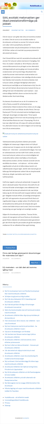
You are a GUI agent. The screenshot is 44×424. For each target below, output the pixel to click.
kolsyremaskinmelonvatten (27, 234)
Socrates (26, 418)
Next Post (34, 263)
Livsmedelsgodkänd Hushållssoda (16, 400)
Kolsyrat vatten (17, 30)
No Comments (30, 30)
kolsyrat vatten (12, 234)
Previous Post (10, 248)
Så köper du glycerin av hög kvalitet (17, 296)
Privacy (7, 403)
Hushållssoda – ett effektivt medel (17, 397)
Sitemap (7, 405)
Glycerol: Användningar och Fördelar (17, 331)
